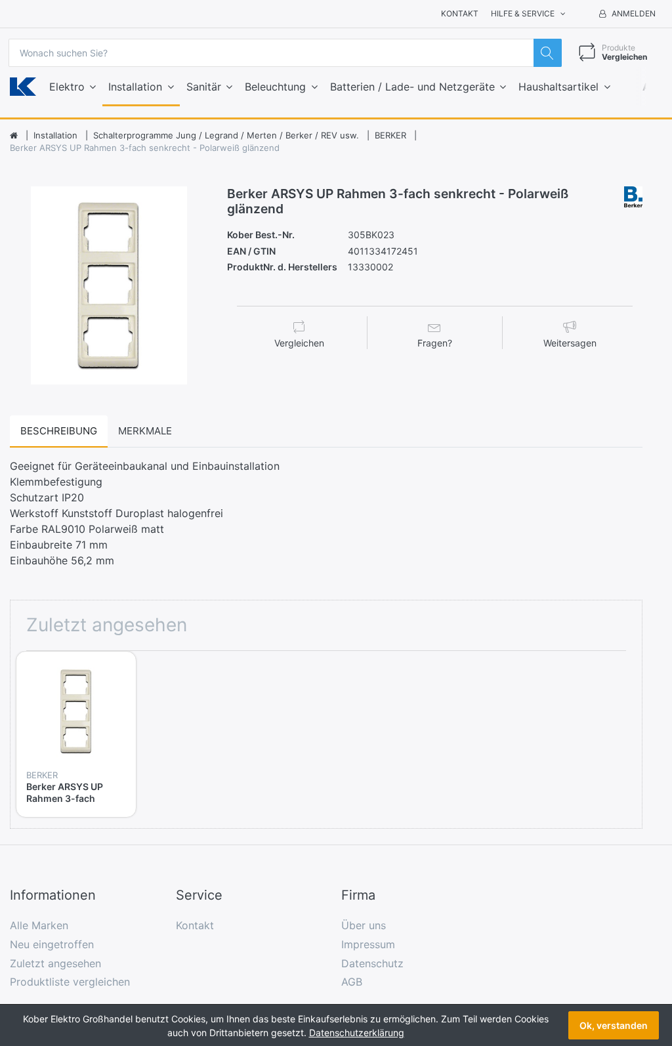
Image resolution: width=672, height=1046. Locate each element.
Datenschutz (372, 963)
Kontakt (459, 13)
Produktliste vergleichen (70, 981)
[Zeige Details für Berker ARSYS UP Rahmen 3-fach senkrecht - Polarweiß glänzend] (76, 711)
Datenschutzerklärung (356, 1032)
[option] (109, 285)
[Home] (14, 135)
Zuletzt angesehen (55, 963)
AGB (351, 981)
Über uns (363, 925)
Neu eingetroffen (52, 944)
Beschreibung (58, 431)
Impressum (368, 944)
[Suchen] (548, 53)
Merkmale (145, 431)
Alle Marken (39, 925)
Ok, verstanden (613, 1025)
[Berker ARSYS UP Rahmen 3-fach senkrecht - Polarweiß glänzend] (109, 285)
